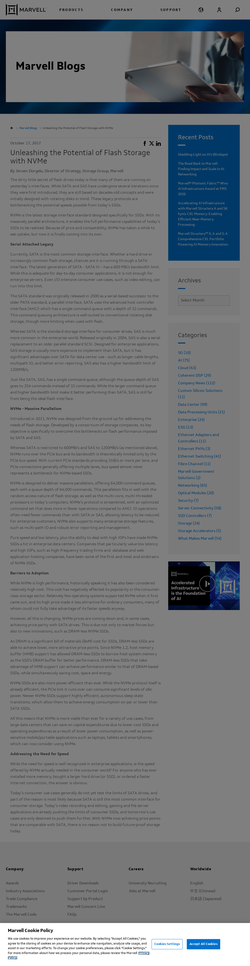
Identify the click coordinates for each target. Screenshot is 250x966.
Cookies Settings (167, 944)
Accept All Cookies (203, 944)
